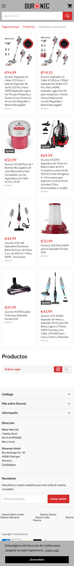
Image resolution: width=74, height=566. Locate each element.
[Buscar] (67, 16)
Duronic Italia (50, 517)
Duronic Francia (56, 514)
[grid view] (58, 369)
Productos (29, 26)
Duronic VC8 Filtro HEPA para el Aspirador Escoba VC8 (55, 249)
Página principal (10, 26)
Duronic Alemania (17, 517)
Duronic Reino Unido (21, 514)
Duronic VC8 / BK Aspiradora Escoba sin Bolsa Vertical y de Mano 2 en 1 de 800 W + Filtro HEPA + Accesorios (18, 250)
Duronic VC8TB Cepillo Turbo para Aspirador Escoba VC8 (18, 315)
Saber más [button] (52, 550)
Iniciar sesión (58, 499)
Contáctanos (9, 464)
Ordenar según (13, 369)
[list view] (66, 369)
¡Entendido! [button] (37, 559)
